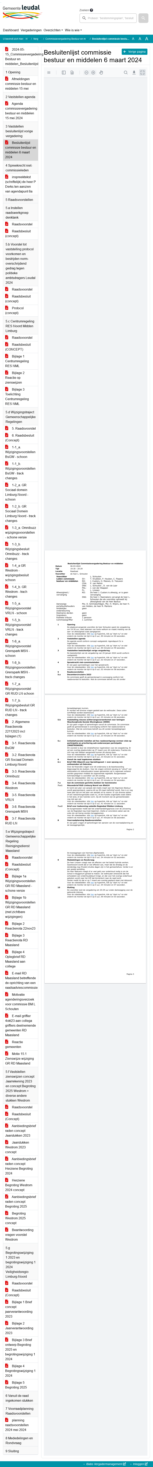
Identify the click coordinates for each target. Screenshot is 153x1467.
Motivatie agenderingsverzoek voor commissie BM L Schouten (20, 1002)
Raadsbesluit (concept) (18, 234)
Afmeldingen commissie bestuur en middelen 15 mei (20, 83)
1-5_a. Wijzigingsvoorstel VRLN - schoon (18, 608)
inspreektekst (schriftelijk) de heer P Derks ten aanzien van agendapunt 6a (20, 184)
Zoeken (84, 10)
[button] (143, 18)
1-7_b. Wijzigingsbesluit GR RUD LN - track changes (20, 708)
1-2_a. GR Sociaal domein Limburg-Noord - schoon (16, 492)
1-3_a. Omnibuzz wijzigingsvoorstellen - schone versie (20, 532)
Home (29, 38)
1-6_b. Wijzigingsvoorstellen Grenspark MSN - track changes (20, 670)
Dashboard (11, 30)
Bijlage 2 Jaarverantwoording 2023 (19, 1328)
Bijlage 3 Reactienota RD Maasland (16, 940)
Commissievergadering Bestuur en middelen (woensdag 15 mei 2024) (83, 38)
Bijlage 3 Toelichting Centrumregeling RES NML (17, 397)
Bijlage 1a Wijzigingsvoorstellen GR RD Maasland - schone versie (20, 883)
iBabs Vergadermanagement (104, 1464)
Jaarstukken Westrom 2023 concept (17, 1147)
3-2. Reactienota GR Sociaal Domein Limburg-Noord (20, 759)
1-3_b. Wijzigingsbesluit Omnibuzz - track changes (17, 551)
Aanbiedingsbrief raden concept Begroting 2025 (20, 1201)
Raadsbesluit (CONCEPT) (18, 347)
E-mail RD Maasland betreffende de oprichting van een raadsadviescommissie (21, 980)
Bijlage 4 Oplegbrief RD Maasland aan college (15, 959)
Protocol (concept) (14, 310)
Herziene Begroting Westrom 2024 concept (18, 1185)
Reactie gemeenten (14, 1044)
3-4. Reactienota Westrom (20, 786)
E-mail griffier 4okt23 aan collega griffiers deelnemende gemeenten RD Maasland (20, 1025)
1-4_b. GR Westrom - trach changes (16, 591)
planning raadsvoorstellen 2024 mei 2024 (17, 1425)
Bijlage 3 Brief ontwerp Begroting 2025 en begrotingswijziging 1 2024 (20, 1349)
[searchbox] (108, 18)
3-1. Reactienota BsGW (20, 745)
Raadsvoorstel (21, 224)
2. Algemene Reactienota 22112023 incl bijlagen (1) (17, 729)
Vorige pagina (137, 51)
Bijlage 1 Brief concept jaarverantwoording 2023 (18, 1309)
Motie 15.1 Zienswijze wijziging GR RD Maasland (19, 1058)
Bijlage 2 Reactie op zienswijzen (15, 377)
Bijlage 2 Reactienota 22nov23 (20, 926)
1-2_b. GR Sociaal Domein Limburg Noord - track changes (20, 513)
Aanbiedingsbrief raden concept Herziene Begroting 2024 (20, 1166)
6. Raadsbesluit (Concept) (19, 438)
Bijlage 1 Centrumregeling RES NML (17, 361)
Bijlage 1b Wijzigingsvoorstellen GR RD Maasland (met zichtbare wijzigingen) (20, 907)
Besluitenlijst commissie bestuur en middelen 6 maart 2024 (20, 150)
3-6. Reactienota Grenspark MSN (20, 809)
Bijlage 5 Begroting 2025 (16, 1385)
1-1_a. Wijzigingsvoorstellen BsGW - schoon (20, 452)
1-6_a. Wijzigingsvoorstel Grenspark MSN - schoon (18, 648)
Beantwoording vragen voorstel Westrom (19, 1234)
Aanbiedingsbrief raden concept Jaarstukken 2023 (20, 1130)
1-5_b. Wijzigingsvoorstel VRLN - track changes (18, 627)
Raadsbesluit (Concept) (18, 867)
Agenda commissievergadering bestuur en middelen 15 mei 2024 (21, 111)
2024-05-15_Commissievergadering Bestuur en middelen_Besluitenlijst (21, 57)
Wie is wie (72, 30)
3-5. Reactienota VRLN (20, 797)
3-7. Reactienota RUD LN (20, 821)
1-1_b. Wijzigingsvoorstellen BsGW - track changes (20, 471)
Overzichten (52, 30)
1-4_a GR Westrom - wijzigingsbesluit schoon (17, 573)
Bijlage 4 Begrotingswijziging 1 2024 (20, 1370)
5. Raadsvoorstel (23, 428)
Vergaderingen (31, 30)
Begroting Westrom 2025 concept (15, 1218)
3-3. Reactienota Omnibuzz (20, 774)
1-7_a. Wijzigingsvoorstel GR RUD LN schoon (19, 688)
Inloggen (138, 1464)
